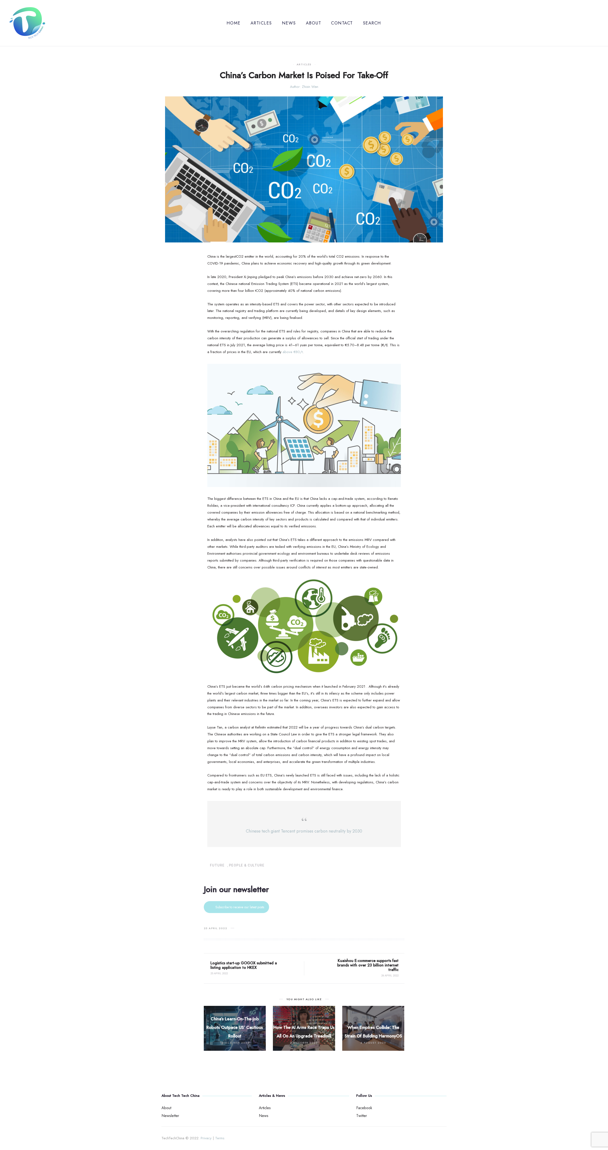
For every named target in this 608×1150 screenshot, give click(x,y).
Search (372, 23)
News (289, 23)
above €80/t (293, 352)
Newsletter (170, 1115)
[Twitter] (597, 23)
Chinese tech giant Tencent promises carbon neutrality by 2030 (304, 831)
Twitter (361, 1115)
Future (217, 865)
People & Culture (247, 865)
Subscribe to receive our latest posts (239, 907)
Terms (219, 1138)
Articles (261, 23)
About (313, 23)
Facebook (364, 1108)
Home (234, 23)
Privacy (206, 1138)
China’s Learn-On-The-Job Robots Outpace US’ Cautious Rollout (234, 1027)
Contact (342, 23)
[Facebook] (589, 23)
